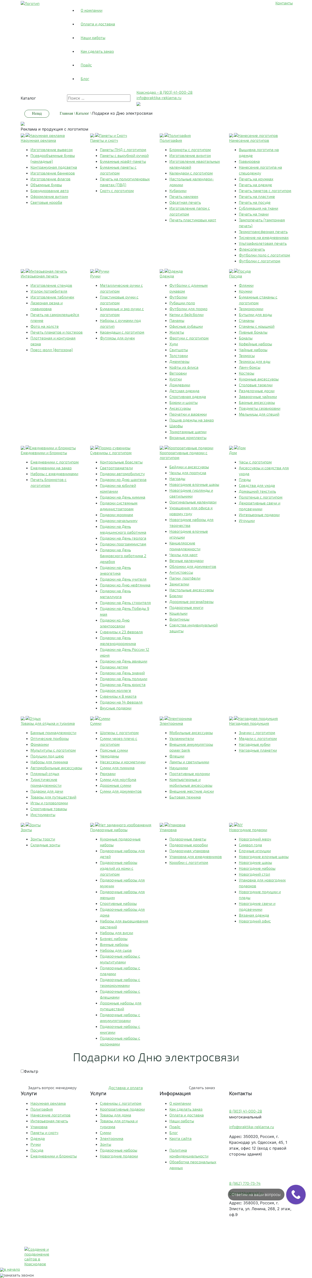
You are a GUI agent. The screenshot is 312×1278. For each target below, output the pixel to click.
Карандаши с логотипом (122, 332)
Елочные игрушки (255, 850)
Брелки (176, 595)
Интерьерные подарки (259, 514)
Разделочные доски (256, 390)
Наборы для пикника (49, 761)
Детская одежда (184, 390)
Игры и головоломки (49, 802)
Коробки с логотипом (188, 862)
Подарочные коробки (188, 844)
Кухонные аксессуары (259, 379)
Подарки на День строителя (125, 602)
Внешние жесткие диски (191, 791)
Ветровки (178, 373)
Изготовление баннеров (52, 173)
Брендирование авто (49, 190)
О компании (91, 10)
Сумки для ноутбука (118, 779)
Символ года (250, 844)
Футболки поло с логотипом (264, 255)
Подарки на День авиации (123, 661)
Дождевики (179, 384)
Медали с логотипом (258, 738)
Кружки (245, 291)
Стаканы (246, 320)
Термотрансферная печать (263, 231)
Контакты (284, 2)
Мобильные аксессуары (191, 732)
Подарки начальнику (118, 520)
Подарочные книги (186, 607)
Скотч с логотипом (117, 190)
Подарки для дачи (46, 791)
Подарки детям (114, 667)
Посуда (36, 1150)
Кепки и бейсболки (186, 314)
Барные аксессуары (257, 402)
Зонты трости (42, 839)
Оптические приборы (49, 738)
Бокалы (246, 338)
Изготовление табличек (52, 297)
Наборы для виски (116, 932)
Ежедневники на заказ (51, 467)
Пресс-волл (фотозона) (51, 349)
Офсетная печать (185, 202)
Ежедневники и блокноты (53, 1156)
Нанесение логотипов (50, 1115)
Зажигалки (179, 584)
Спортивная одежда (187, 396)
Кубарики (177, 190)
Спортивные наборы (118, 903)
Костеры (246, 373)
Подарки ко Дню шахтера (123, 479)
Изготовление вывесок (51, 149)
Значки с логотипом (257, 732)
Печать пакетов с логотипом (265, 190)
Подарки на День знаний (122, 672)
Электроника (111, 1138)
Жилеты (176, 332)
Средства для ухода (257, 485)
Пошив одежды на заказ (191, 420)
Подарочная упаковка (189, 850)
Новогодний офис (255, 921)
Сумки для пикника (117, 767)
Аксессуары (180, 408)
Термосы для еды (254, 361)
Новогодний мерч (255, 839)
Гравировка (249, 161)
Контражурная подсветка (53, 167)
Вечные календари (186, 560)
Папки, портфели (184, 578)
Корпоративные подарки (122, 1109)
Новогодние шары (255, 862)
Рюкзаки (108, 773)
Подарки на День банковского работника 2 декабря (123, 555)
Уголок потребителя (48, 291)
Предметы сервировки (259, 408)
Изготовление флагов (50, 178)
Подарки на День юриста (123, 684)
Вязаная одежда (254, 915)
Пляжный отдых (44, 773)
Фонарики (39, 744)
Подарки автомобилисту (122, 473)
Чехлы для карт (183, 554)
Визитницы (179, 619)
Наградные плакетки (258, 750)
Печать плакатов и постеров (56, 332)
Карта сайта (180, 1138)
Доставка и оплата (125, 1087)
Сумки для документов (121, 791)
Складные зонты (45, 844)
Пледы (245, 479)
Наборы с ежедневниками (54, 473)
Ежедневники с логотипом (54, 462)
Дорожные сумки (115, 785)
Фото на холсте (44, 326)
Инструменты (42, 814)
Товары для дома (115, 1115)
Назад (37, 113)
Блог (85, 78)
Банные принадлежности (53, 732)
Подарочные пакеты (187, 839)
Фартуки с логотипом (189, 338)
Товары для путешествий (53, 797)
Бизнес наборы (113, 938)
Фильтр (31, 1071)
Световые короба (46, 202)
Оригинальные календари (192, 502)
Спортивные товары (48, 808)
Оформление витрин (49, 196)
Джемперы (179, 361)
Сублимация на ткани (258, 208)
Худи (173, 343)
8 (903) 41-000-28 (245, 1111)
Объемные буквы (46, 184)
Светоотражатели (116, 467)
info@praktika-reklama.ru (158, 97)
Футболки (178, 297)
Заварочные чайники (258, 396)
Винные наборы (114, 944)
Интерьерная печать (49, 1120)
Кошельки (178, 613)
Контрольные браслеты (121, 462)
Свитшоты (178, 349)
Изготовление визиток (190, 155)
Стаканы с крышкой (256, 326)
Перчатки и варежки (188, 414)
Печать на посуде (255, 202)
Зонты (105, 1144)
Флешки (176, 756)
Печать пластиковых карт (192, 219)
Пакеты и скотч (44, 1132)
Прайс (86, 64)
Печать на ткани (254, 214)
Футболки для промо (188, 308)
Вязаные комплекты (187, 437)
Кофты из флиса (183, 367)
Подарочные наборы (118, 1150)
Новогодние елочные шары (194, 484)
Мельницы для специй (259, 414)
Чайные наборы (253, 349)
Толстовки (178, 355)
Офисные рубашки (186, 326)
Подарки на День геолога (123, 538)
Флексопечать (252, 249)
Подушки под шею (47, 756)
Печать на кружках (256, 178)
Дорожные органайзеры (191, 601)
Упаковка (39, 1126)
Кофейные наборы (255, 343)
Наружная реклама (48, 1103)
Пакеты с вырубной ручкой (124, 155)
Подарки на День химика (122, 497)
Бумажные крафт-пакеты (123, 161)
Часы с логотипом (255, 462)
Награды (177, 478)
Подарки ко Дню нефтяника (125, 585)
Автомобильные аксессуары (56, 767)
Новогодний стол (254, 874)
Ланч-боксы (249, 367)
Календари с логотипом (191, 173)
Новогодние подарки (119, 1156)
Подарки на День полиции (123, 678)
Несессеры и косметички (123, 761)
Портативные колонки (189, 773)
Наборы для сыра (116, 950)
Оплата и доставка (98, 23)
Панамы (176, 320)
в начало (12, 1269)
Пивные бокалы (253, 332)
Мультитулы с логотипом (53, 750)
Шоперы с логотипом (119, 732)
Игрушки (247, 520)
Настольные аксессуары (191, 589)
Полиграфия (41, 1109)
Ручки (35, 1144)
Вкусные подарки (115, 707)
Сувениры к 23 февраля (121, 631)
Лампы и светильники (189, 761)
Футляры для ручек (117, 338)
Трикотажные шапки (187, 431)
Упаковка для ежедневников (195, 856)
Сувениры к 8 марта (118, 696)
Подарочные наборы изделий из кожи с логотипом (118, 868)
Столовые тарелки (256, 384)
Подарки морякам (116, 514)
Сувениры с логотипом (120, 1103)
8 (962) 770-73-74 (245, 1183)
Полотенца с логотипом (261, 497)
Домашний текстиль (257, 491)
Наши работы (93, 37)
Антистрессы (181, 572)
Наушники (178, 767)
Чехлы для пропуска (187, 472)
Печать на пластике (257, 196)
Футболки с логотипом (259, 260)
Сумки (105, 1132)
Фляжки (246, 285)
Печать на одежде (255, 184)
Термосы (247, 355)
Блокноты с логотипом (190, 149)
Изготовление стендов (51, 285)
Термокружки (251, 308)
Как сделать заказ (97, 51)
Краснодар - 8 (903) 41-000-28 (164, 92)
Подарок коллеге (115, 690)
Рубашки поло (182, 302)
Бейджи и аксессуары (189, 466)
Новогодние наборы (257, 868)
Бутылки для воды (255, 314)
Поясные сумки (114, 750)
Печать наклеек (183, 196)
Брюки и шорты (183, 402)
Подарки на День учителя (123, 579)
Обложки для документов (192, 566)
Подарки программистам (123, 544)
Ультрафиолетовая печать (263, 243)
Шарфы (176, 425)
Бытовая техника (185, 797)
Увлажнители (181, 738)
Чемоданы (109, 756)
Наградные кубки (254, 744)
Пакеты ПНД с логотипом (123, 149)
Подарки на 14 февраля (121, 702)
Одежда (37, 1138)
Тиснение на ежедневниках (264, 237)
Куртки (175, 379)
